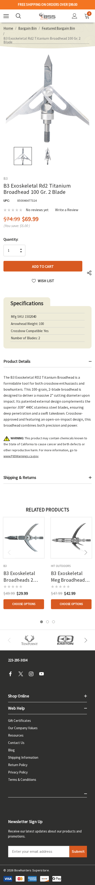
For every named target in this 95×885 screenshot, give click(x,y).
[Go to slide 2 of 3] (47, 621)
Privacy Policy (18, 772)
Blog (11, 750)
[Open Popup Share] (89, 273)
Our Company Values (23, 728)
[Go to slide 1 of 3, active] (41, 621)
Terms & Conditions (22, 779)
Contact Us (16, 742)
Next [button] (86, 552)
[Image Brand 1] (29, 640)
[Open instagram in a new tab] (32, 674)
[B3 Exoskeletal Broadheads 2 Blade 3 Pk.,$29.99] (23, 537)
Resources (16, 735)
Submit (78, 851)
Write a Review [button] (66, 210)
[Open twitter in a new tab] (22, 674)
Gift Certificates (19, 720)
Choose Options (23, 604)
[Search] (18, 16)
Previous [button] (9, 552)
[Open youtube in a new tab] (43, 674)
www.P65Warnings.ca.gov (21, 456)
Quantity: (10, 239)
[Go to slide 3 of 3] (53, 621)
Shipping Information (23, 757)
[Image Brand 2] (65, 640)
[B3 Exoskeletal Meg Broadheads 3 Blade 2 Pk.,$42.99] (71, 537)
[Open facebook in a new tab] (11, 674)
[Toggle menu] (6, 16)
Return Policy (17, 765)
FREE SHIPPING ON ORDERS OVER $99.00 (47, 5)
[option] (30, 640)
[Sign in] (74, 16)
